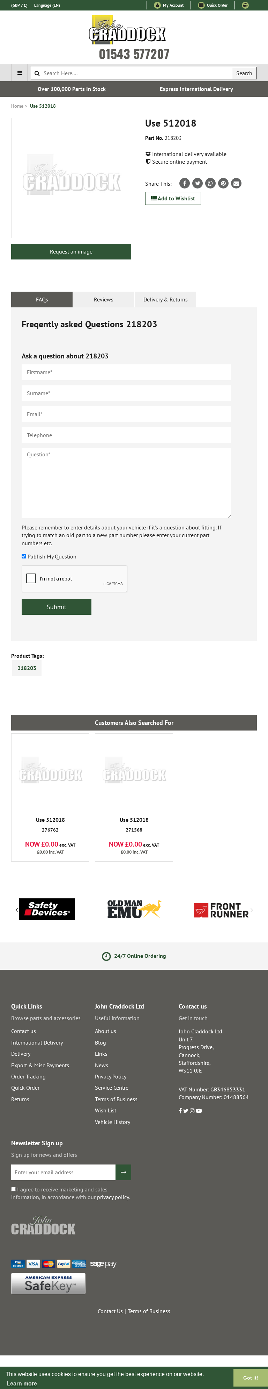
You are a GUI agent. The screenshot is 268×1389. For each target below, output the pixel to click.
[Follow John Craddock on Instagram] (192, 1110)
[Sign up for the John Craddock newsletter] (123, 1172)
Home (17, 106)
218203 (26, 667)
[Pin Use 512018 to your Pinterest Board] (223, 183)
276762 (50, 825)
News (101, 1065)
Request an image (71, 251)
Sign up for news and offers (44, 1154)
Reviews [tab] (103, 299)
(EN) (47, 5)
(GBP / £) (19, 5)
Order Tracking (28, 1076)
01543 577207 (134, 53)
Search (244, 73)
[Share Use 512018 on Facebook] (184, 183)
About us (105, 1030)
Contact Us (110, 1311)
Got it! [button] (250, 1378)
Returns (20, 1099)
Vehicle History (112, 1121)
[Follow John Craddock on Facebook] (180, 1110)
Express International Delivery (196, 88)
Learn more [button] (22, 1384)
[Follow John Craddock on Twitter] (185, 1110)
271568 (134, 825)
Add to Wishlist (176, 198)
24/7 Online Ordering (139, 955)
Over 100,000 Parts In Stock (72, 88)
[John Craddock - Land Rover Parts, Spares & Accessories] (134, 31)
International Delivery (37, 1042)
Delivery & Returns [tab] (165, 299)
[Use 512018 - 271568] (134, 772)
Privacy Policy (110, 1076)
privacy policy (113, 1197)
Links (101, 1053)
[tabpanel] (134, 474)
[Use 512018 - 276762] (50, 772)
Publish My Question (52, 556)
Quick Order (217, 5)
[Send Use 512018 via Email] (236, 183)
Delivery (20, 1053)
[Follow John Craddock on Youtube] (199, 1110)
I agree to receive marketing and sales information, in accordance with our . (70, 1193)
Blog (100, 1042)
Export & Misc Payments (40, 1065)
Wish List (105, 1110)
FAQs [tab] (42, 299)
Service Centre (111, 1087)
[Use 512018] (71, 178)
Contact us (23, 1030)
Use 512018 (43, 106)
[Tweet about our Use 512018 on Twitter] (197, 183)
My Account (173, 5)
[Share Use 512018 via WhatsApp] (210, 183)
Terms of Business (116, 1099)
